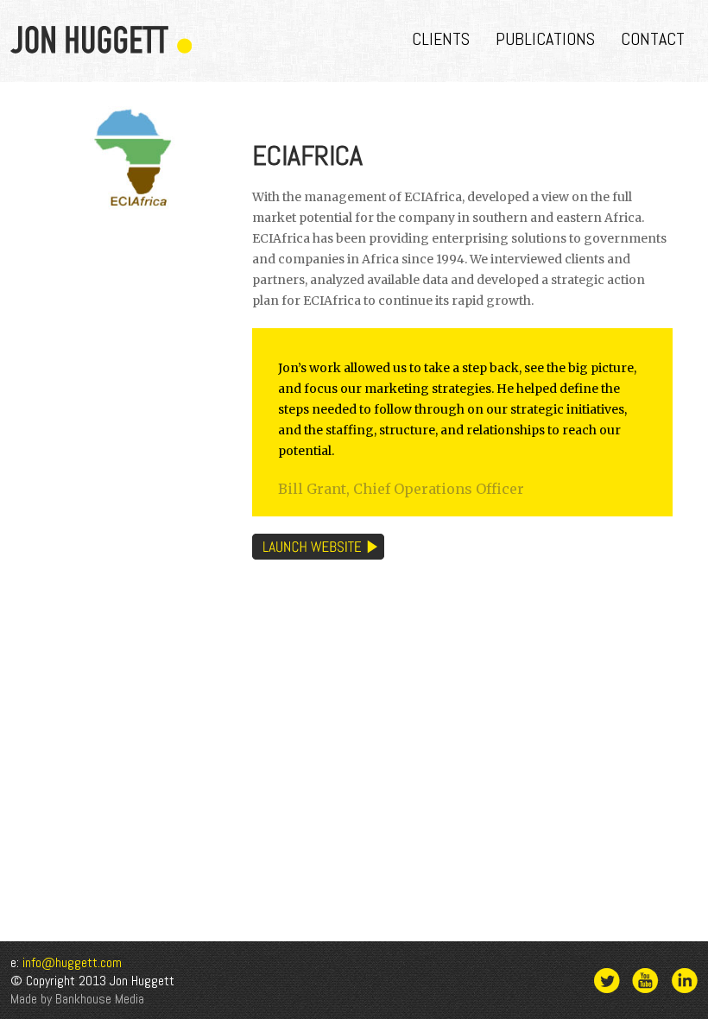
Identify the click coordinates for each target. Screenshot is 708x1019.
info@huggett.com (72, 962)
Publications (545, 39)
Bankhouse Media (99, 999)
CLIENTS (441, 39)
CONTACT (653, 39)
